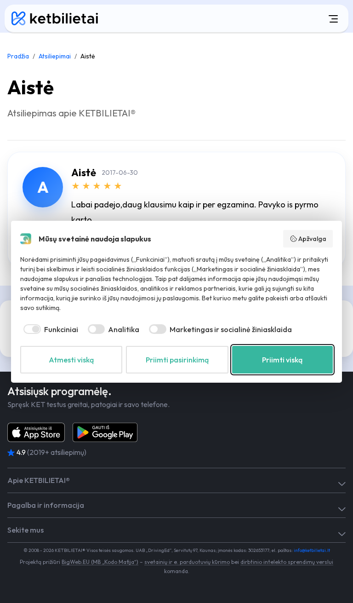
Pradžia (18, 56)
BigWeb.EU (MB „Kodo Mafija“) (100, 561)
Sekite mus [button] (25, 530)
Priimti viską (282, 359)
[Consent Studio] (25, 238)
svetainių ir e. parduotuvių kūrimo (187, 561)
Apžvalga (312, 239)
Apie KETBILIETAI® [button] (38, 480)
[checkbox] (49, 329)
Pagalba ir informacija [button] (45, 505)
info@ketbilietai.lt (312, 550)
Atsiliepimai (55, 56)
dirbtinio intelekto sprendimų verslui (286, 561)
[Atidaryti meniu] (231, 18)
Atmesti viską (71, 359)
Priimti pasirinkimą (177, 359)
